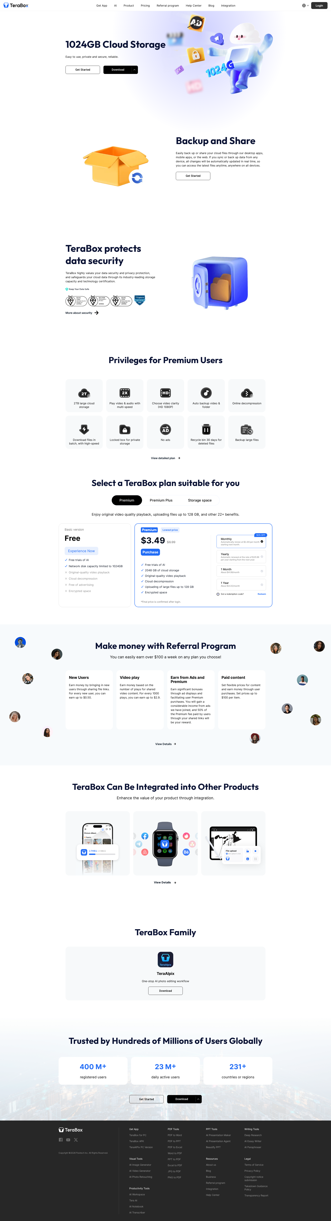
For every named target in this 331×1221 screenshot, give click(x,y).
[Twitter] (76, 1140)
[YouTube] (68, 1140)
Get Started (82, 69)
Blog (211, 5)
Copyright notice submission (253, 1178)
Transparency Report (256, 1195)
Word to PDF (175, 1153)
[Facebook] (61, 1140)
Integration (228, 5)
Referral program (168, 5)
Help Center (194, 5)
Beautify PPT (213, 1147)
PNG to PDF (174, 1177)
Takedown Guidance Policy (256, 1188)
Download (165, 990)
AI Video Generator (140, 1170)
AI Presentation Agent (218, 1141)
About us (211, 1164)
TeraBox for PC (137, 1135)
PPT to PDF (174, 1159)
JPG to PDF (174, 1171)
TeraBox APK (136, 1141)
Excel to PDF (175, 1165)
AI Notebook (136, 1206)
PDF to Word (175, 1135)
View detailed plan (163, 458)
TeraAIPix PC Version (141, 1147)
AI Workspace (137, 1194)
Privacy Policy (252, 1170)
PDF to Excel (175, 1147)
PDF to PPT (174, 1141)
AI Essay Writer (252, 1141)
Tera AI (133, 1200)
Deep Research (253, 1135)
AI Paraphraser (252, 1147)
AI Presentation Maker (218, 1135)
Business (211, 1176)
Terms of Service (253, 1164)
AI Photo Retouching (140, 1176)
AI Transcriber (137, 1212)
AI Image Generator (140, 1164)
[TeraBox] (15, 5)
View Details (163, 744)
